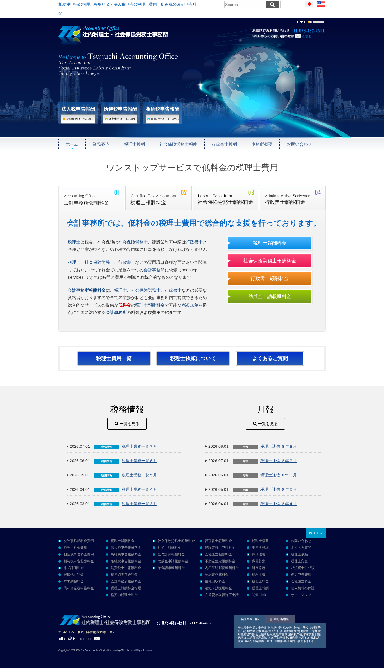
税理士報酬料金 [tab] (158, 197)
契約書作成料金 (217, 575)
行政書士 (194, 242)
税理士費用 (260, 575)
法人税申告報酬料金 (126, 548)
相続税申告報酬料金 (126, 561)
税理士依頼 (299, 554)
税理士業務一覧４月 (139, 489)
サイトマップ (301, 595)
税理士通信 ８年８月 (278, 446)
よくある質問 (301, 548)
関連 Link (259, 595)
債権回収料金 (215, 581)
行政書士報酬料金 (269, 278)
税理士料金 (260, 581)
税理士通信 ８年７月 (278, 461)
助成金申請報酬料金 (269, 296)
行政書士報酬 (224, 144)
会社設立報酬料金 (218, 554)
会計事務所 (154, 269)
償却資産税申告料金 (79, 588)
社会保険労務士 (133, 242)
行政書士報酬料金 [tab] (292, 197)
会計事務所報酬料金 (87, 290)
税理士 (74, 262)
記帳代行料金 (74, 575)
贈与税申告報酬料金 (79, 561)
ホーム (72, 144)
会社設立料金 (301, 581)
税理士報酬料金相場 (126, 588)
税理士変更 (299, 561)
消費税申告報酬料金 (126, 568)
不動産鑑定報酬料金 (220, 561)
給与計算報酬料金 (171, 554)
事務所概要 (261, 144)
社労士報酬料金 (169, 548)
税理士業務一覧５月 (139, 475)
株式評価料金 (74, 568)
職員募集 (258, 561)
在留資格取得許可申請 (222, 595)
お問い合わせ (299, 144)
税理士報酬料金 (150, 305)
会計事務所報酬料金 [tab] (91, 197)
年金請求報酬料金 (171, 568)
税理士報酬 (134, 144)
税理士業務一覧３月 (139, 504)
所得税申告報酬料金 (126, 554)
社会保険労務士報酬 (178, 144)
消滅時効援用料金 (218, 588)
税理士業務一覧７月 (139, 446)
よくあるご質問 (270, 358)
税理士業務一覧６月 (139, 461)
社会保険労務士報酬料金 (269, 260)
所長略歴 (258, 568)
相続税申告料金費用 (79, 554)
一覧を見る (129, 424)
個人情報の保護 (303, 588)
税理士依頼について (193, 358)
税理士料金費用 (75, 548)
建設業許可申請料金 (220, 548)
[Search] (272, 4)
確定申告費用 (301, 575)
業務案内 (101, 144)
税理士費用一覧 (114, 358)
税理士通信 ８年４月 (278, 504)
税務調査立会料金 (124, 575)
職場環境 (258, 554)
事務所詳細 (260, 548)
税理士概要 (260, 541)
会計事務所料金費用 (79, 541)
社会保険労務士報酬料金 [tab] (225, 197)
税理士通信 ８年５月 (278, 489)
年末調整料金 (74, 581)
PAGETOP (316, 533)
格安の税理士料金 (124, 595)
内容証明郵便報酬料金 (222, 568)
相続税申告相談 (303, 568)
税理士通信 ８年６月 (278, 475)
